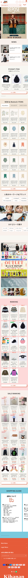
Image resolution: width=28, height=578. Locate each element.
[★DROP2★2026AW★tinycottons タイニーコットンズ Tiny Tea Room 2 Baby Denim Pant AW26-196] (14, 144)
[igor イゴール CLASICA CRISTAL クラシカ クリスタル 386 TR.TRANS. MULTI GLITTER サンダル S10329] (14, 357)
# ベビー (11, 230)
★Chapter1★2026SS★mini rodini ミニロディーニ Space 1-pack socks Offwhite (22, 475)
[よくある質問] (16, 2)
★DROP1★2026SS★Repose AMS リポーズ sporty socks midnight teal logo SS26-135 (5, 475)
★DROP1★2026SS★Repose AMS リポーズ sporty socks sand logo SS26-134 (14, 475)
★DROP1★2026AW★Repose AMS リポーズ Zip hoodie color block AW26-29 (14, 379)
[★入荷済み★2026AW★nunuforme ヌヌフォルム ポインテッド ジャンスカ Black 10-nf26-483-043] (16, 78)
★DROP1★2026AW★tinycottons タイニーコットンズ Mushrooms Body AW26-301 (5, 135)
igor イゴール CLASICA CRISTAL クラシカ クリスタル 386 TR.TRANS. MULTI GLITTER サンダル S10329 (14, 363)
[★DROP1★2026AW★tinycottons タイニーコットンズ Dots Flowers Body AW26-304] (14, 128)
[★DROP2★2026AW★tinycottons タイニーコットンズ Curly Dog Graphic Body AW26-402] (23, 128)
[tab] (6, 37)
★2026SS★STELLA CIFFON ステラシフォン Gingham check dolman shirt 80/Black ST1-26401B (22, 408)
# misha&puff (16, 198)
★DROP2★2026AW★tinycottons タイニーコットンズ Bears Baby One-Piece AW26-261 (5, 119)
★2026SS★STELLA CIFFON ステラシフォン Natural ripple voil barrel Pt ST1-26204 (5, 408)
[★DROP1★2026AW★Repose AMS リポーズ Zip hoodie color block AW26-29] (14, 372)
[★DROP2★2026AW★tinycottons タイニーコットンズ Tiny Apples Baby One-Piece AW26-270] (14, 113)
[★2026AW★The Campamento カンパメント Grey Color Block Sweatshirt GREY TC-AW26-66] (5, 310)
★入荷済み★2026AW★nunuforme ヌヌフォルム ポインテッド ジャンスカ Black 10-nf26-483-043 (16, 86)
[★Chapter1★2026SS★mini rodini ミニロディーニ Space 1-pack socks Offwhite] (23, 469)
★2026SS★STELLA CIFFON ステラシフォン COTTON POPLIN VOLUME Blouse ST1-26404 (14, 424)
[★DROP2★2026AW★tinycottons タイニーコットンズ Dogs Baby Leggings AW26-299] (23, 176)
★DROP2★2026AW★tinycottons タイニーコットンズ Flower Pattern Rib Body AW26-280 (5, 166)
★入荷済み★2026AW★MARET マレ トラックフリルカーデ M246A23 (5, 363)
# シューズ (19, 230)
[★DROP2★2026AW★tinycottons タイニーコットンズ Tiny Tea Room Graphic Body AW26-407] (5, 144)
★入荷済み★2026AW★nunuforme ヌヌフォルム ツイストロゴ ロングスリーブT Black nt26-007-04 (22, 363)
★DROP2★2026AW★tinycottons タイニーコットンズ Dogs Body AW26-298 (22, 119)
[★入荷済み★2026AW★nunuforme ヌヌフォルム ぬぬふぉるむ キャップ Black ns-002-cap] (14, 341)
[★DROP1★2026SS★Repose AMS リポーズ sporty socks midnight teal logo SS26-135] (5, 469)
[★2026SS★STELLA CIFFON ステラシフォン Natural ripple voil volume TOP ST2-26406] (14, 401)
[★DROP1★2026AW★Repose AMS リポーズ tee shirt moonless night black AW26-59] (6, 78)
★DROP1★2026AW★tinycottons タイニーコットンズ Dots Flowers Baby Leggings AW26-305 (14, 182)
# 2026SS (7, 198)
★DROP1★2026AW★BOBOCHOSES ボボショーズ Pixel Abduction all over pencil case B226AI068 (14, 441)
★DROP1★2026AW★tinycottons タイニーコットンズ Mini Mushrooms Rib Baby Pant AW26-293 (22, 166)
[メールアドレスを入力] (25, 555)
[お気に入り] (22, 2)
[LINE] (16, 572)
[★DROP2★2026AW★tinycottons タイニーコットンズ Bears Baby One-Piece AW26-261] (5, 113)
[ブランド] (24, 0)
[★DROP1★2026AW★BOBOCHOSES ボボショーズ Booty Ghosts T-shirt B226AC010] (5, 325)
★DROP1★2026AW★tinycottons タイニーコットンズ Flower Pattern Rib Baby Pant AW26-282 (14, 166)
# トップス (5, 228)
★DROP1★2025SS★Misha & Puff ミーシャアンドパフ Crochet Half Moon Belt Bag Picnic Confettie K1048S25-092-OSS (5, 441)
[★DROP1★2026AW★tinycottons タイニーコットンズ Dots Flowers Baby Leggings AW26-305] (14, 176)
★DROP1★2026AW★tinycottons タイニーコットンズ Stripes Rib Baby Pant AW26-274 (22, 151)
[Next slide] (26, 23)
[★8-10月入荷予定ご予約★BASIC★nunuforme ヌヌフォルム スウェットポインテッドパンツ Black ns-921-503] (14, 325)
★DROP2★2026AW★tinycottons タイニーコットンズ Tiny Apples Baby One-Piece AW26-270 (14, 119)
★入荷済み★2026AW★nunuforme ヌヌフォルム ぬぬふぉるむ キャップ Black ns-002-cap (14, 347)
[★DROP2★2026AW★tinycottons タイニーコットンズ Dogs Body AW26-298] (23, 113)
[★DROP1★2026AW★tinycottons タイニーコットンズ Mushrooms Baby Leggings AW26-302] (5, 176)
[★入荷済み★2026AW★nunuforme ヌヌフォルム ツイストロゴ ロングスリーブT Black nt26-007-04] (23, 357)
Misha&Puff (14, 105)
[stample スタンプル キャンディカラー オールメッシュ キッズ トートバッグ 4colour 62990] (5, 341)
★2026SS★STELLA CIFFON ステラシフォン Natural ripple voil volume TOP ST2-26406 (14, 408)
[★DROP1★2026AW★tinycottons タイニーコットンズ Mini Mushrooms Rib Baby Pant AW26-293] (23, 160)
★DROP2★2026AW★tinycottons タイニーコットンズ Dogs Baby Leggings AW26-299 (22, 182)
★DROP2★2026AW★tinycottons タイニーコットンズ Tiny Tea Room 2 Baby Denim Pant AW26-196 (14, 151)
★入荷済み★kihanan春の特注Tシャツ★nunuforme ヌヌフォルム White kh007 (23, 458)
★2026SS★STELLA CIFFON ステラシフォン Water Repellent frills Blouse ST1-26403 (22, 424)
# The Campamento (7, 200)
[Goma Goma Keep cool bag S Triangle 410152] (23, 341)
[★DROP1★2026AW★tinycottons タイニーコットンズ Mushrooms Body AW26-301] (5, 128)
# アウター (5, 230)
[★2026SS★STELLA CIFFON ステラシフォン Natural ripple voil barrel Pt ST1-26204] (5, 401)
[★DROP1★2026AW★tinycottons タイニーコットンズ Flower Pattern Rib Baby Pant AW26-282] (14, 160)
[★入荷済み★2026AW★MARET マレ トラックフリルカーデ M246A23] (5, 357)
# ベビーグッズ (19, 228)
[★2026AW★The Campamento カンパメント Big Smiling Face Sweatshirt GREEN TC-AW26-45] (5, 372)
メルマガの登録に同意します (9, 558)
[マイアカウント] (19, 2)
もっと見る (14, 92)
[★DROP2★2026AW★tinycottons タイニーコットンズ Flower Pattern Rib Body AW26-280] (5, 160)
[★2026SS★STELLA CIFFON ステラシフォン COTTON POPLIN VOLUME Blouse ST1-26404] (14, 418)
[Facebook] (12, 572)
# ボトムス (11, 228)
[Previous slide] (2, 23)
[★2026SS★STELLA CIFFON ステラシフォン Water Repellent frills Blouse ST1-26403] (23, 418)
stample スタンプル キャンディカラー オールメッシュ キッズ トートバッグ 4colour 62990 (5, 347)
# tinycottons (24, 200)
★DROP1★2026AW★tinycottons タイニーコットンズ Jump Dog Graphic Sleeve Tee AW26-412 (22, 316)
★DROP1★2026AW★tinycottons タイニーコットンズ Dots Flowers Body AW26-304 (14, 135)
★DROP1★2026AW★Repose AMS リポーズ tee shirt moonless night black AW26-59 (6, 86)
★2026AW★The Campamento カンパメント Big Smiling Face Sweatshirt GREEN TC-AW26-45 (5, 379)
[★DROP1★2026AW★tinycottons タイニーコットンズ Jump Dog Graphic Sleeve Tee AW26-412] (23, 310)
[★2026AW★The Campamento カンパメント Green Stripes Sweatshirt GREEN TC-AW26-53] (14, 310)
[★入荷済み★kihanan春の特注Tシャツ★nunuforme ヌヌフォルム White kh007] (23, 452)
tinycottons (5, 105)
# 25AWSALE (23, 198)
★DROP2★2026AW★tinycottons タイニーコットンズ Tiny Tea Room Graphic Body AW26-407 (5, 151)
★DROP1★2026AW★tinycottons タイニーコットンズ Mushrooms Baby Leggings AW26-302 (5, 182)
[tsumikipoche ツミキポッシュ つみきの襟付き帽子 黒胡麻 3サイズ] (23, 435)
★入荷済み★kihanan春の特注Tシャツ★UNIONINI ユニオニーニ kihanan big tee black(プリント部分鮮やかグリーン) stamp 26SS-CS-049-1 (14, 458)
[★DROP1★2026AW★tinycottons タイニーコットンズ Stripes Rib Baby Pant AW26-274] (23, 144)
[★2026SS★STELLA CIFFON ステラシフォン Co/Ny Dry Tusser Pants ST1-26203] (5, 418)
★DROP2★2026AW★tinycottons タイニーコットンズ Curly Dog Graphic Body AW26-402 (22, 135)
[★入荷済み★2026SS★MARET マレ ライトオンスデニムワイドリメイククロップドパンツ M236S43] (5, 452)
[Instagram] (14, 572)
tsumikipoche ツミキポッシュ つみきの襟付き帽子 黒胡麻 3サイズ (23, 441)
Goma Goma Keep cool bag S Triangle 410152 (23, 347)
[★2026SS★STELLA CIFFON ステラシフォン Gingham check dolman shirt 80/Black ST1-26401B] (23, 401)
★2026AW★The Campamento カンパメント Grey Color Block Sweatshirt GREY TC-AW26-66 (5, 316)
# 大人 (16, 200)
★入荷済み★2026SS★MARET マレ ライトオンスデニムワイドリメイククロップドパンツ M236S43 (5, 458)
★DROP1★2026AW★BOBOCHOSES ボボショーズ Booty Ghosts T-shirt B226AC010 (5, 332)
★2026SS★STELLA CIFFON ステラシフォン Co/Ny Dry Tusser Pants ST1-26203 (5, 424)
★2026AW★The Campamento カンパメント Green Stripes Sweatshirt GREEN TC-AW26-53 (14, 316)
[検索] (20, 5)
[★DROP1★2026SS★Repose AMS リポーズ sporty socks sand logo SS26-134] (14, 469)
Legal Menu (4, 547)
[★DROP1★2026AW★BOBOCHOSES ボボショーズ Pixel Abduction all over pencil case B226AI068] (14, 435)
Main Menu (4, 543)
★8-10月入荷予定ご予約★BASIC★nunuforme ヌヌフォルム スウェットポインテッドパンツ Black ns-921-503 (14, 332)
